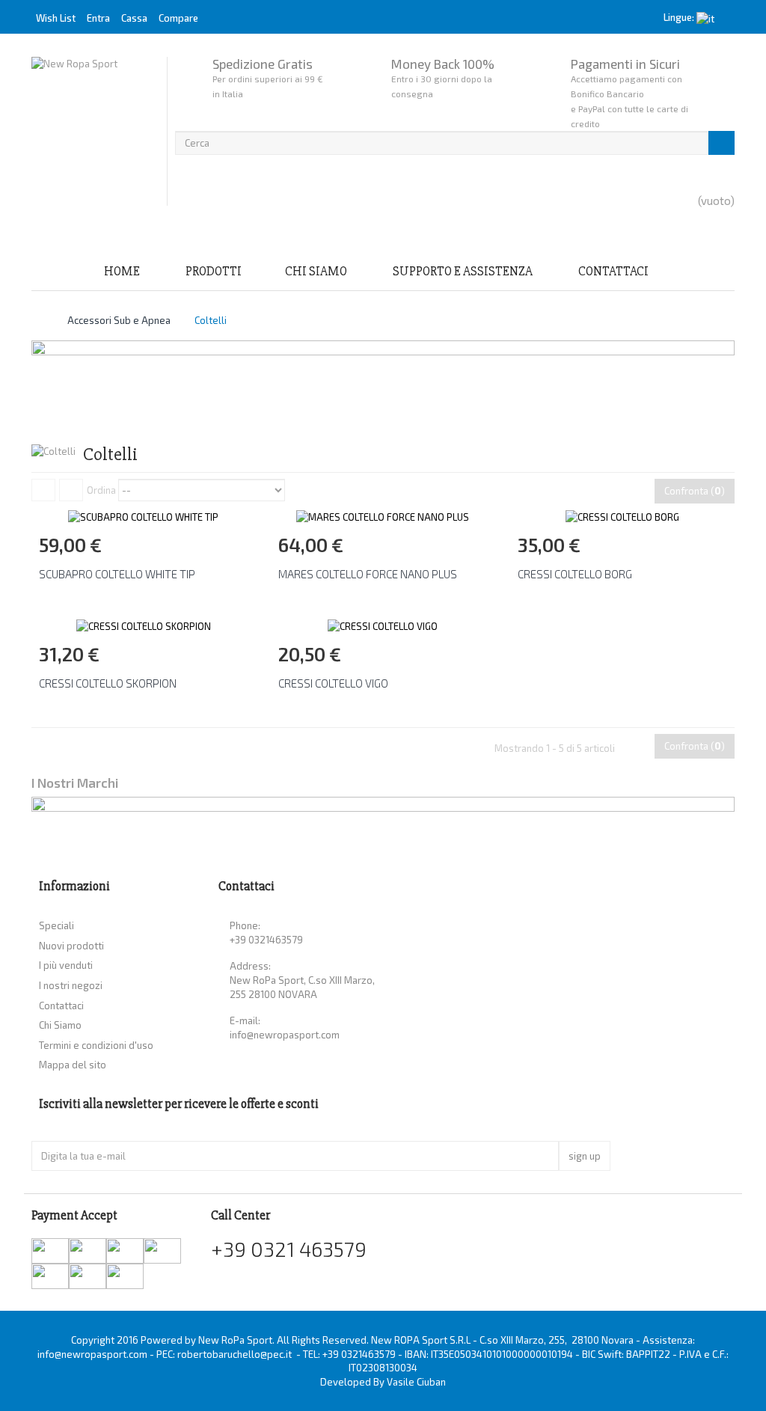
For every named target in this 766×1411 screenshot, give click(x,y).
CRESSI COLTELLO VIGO (333, 683)
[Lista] (71, 490)
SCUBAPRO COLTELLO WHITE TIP (117, 574)
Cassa (134, 18)
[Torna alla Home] (35, 320)
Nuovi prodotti (71, 946)
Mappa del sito (72, 1065)
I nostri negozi (70, 985)
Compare (178, 18)
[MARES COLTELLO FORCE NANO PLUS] (382, 516)
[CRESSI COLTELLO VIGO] (383, 625)
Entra (99, 18)
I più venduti (66, 965)
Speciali (56, 925)
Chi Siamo (316, 271)
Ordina (101, 490)
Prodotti (214, 271)
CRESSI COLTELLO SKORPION (108, 683)
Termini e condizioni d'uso (96, 1045)
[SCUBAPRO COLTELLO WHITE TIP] (143, 516)
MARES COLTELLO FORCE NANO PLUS (367, 574)
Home (122, 271)
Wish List (56, 18)
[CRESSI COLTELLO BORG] (622, 516)
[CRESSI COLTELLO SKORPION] (143, 625)
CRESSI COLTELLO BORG (575, 574)
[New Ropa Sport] (95, 131)
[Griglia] (43, 490)
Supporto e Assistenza (463, 271)
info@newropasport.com (285, 1035)
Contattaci (613, 271)
